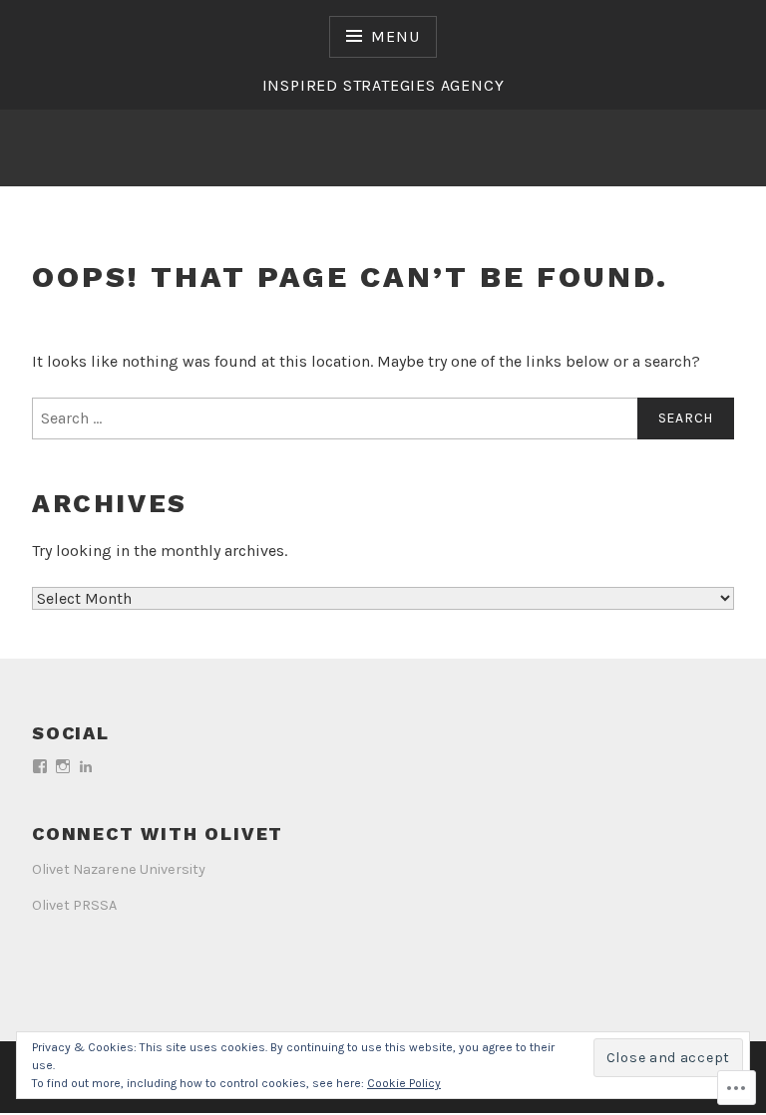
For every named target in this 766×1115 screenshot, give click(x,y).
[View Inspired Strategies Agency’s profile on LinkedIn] (86, 766)
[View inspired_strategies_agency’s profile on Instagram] (63, 766)
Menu (395, 36)
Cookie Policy (404, 1083)
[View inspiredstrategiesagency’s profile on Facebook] (40, 766)
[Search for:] (383, 418)
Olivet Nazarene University (118, 869)
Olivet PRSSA (74, 905)
